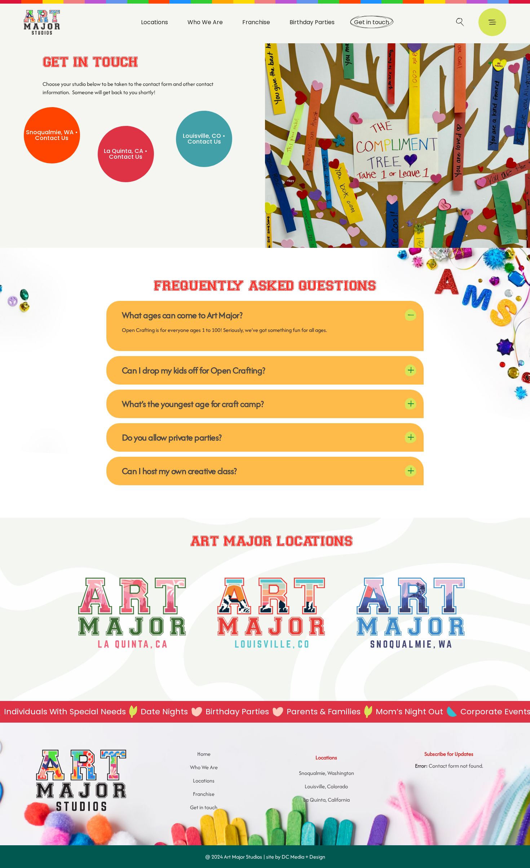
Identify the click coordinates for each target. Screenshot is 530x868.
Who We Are (204, 767)
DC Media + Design (303, 856)
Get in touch (203, 807)
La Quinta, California (326, 799)
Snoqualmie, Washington (326, 773)
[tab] (265, 313)
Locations (204, 780)
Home (204, 754)
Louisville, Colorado (326, 786)
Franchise (204, 794)
